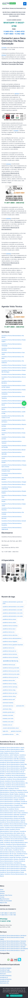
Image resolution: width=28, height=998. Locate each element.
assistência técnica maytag (9, 683)
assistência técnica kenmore (10, 654)
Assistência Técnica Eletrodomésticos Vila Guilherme (14, 948)
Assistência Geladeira (5, 968)
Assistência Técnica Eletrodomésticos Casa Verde (13, 866)
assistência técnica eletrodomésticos (12, 638)
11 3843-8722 (20, 31)
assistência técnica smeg (9, 690)
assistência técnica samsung (10, 686)
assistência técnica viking (9, 696)
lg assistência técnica (8, 734)
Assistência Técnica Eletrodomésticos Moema (12, 762)
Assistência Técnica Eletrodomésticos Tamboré (12, 820)
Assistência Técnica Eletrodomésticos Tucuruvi (14, 365)
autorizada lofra (20, 705)
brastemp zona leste (8, 715)
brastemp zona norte (8, 718)
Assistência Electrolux (6, 979)
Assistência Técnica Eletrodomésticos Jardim (13, 400)
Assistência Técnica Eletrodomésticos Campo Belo (13, 764)
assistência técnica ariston (9, 622)
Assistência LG (4, 977)
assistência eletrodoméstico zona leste (12, 609)
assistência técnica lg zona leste (11, 667)
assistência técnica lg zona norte (11, 671)
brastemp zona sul (7, 724)
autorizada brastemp (8, 702)
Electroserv (3, 973)
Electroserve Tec (4, 983)
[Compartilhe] (12, 959)
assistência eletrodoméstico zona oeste (13, 616)
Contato (2, 897)
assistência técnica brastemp (10, 625)
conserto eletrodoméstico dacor (11, 728)
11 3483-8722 (8, 31)
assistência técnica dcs (8, 632)
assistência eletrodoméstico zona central (13, 606)
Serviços (2, 893)
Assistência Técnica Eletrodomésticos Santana (14, 367)
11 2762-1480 (19, 34)
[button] (2, 578)
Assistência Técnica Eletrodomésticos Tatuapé (14, 482)
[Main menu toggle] (24, 3)
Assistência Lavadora (5, 972)
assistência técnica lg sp (9, 664)
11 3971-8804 (8, 34)
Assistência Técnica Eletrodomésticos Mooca (14, 484)
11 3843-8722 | (4, 915)
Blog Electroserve (4, 899)
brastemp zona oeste (8, 721)
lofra (17, 734)
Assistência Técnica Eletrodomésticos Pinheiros (12, 770)
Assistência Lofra (4, 981)
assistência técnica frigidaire (10, 641)
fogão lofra (5, 731)
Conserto (4, 47)
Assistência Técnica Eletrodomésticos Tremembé (13, 870)
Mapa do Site (3, 902)
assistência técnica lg (10, 661)
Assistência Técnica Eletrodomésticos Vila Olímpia (13, 768)
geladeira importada (16, 731)
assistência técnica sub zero (10, 693)
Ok (7, 995)
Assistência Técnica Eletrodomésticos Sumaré (14, 521)
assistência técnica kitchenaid (10, 657)
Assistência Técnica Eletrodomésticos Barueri (13, 449)
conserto (16, 130)
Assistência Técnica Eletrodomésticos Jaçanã (12, 747)
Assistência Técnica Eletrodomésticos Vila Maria (12, 865)
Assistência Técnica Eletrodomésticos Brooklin (12, 766)
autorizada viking (7, 709)
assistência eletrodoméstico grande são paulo (13, 602)
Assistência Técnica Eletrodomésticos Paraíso (14, 389)
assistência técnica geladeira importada (13, 644)
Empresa (2, 891)
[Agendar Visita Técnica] (14, 319)
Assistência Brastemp (5, 975)
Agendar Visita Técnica (6, 895)
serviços (17, 93)
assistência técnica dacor (9, 628)
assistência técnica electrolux (10, 635)
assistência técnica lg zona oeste (11, 674)
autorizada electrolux (8, 705)
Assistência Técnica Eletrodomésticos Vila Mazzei (13, 935)
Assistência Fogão (5, 970)
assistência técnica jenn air (9, 651)
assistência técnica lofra (9, 680)
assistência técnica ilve (8, 647)
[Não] (26, 992)
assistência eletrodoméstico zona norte (12, 613)
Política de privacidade (6, 900)
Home (1, 889)
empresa (4, 55)
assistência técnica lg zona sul (10, 677)
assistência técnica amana (9, 619)
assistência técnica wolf (9, 699)
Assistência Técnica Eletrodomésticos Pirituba (14, 374)
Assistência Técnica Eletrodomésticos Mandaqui (13, 868)
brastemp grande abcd (8, 712)
